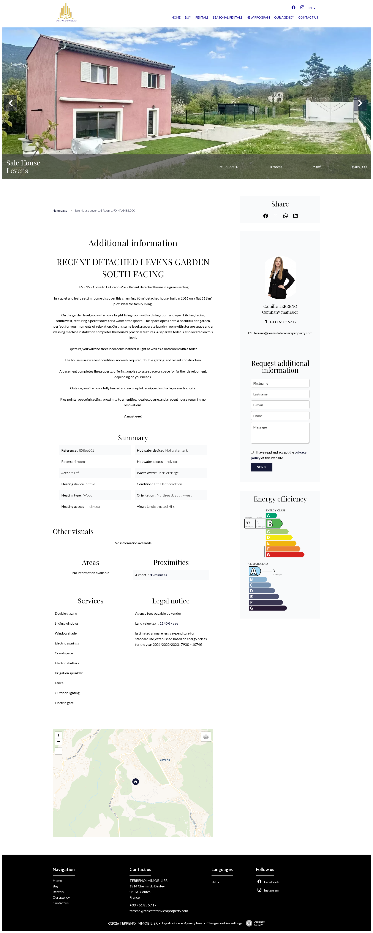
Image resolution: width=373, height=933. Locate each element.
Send (261, 467)
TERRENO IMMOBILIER (149, 880)
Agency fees (193, 923)
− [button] (58, 741)
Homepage (60, 210)
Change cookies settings (225, 923)
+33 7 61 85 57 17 (283, 322)
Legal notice (171, 923)
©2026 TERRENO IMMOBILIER (133, 923)
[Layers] (206, 736)
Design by (259, 923)
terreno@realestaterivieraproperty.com (283, 333)
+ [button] (58, 735)
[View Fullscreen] (58, 751)
